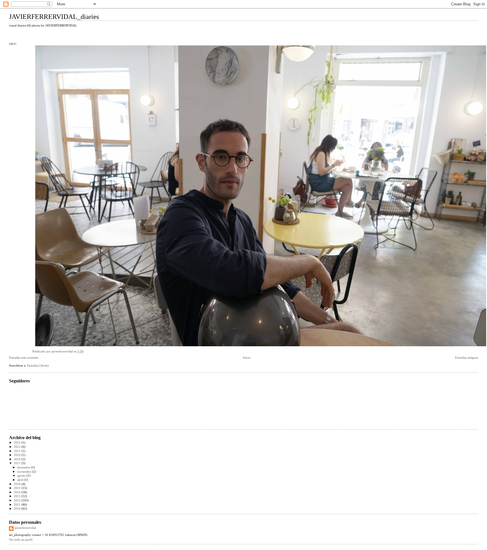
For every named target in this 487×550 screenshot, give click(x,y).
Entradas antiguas (466, 357)
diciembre (24, 467)
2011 (17, 504)
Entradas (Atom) (38, 365)
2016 (17, 484)
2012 (17, 500)
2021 (17, 451)
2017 (17, 463)
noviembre (24, 471)
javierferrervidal (25, 527)
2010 (17, 508)
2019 (17, 459)
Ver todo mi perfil (20, 539)
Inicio (247, 357)
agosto (21, 475)
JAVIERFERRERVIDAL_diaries (54, 16)
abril (20, 479)
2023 (17, 442)
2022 (17, 446)
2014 (17, 492)
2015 (17, 488)
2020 (17, 455)
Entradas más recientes (23, 357)
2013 (17, 496)
